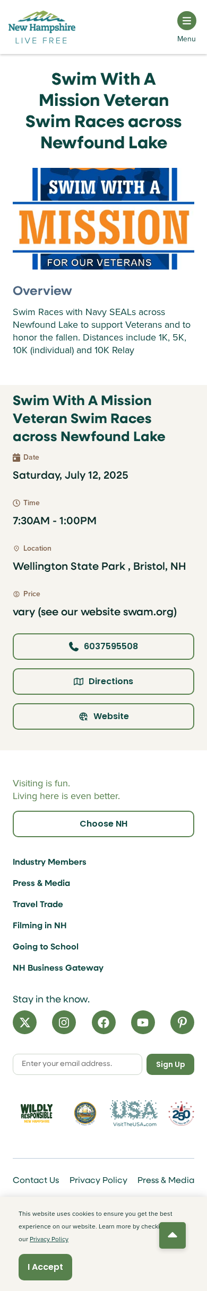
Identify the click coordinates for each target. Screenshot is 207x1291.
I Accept (45, 1267)
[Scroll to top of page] (172, 1235)
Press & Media (41, 884)
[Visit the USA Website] (134, 1113)
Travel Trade (38, 905)
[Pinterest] (182, 1022)
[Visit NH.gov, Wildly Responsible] (37, 1113)
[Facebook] (104, 1022)
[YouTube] (143, 1022)
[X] (25, 1022)
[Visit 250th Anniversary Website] (181, 1113)
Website (111, 716)
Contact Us (36, 1181)
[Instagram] (64, 1022)
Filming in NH (40, 926)
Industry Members (50, 862)
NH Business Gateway (58, 968)
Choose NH (103, 824)
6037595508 (111, 646)
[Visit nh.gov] (85, 1113)
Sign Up (170, 1064)
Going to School (46, 947)
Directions (111, 681)
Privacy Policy (98, 1181)
